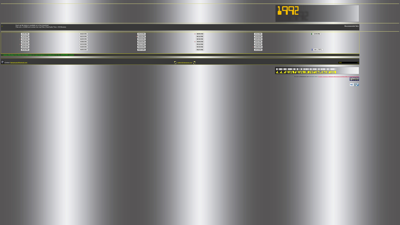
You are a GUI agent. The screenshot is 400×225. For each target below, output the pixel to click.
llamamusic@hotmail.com (18, 62)
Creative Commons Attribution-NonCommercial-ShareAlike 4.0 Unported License (338, 76)
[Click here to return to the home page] (175, 62)
